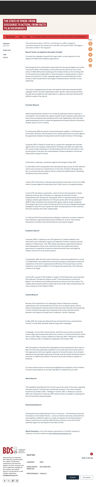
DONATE (73, 477)
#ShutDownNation (32, 473)
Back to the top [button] (87, 458)
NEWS (41, 462)
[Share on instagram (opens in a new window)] (17, 480)
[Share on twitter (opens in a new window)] (90, 44)
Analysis (5, 57)
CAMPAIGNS (30, 462)
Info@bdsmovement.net (10, 475)
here (79, 45)
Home (21, 37)
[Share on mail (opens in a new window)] (90, 60)
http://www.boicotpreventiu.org (59, 433)
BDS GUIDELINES (45, 466)
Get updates (87, 477)
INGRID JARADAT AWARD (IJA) (32, 467)
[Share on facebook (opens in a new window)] (90, 49)
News (28, 37)
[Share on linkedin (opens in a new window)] (90, 55)
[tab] (12, 37)
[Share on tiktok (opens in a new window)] (13, 480)
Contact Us (43, 473)
